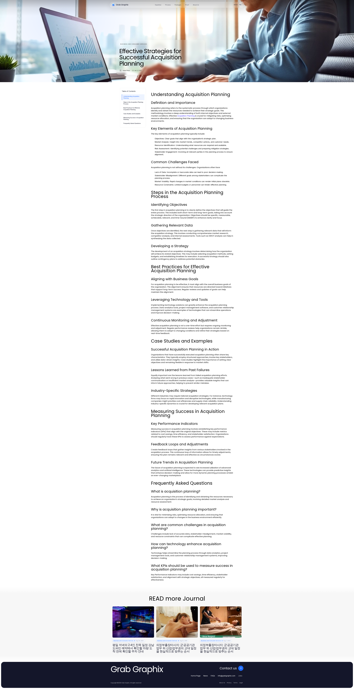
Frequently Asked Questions (132, 123)
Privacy (229, 683)
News (205, 676)
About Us (222, 683)
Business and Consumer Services (133, 44)
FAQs (213, 676)
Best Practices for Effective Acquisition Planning (131, 108)
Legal (241, 683)
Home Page (195, 676)
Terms (235, 683)
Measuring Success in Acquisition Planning (133, 118)
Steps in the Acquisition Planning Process (133, 103)
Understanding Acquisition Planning (131, 97)
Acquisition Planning (186, 116)
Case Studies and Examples (131, 113)
